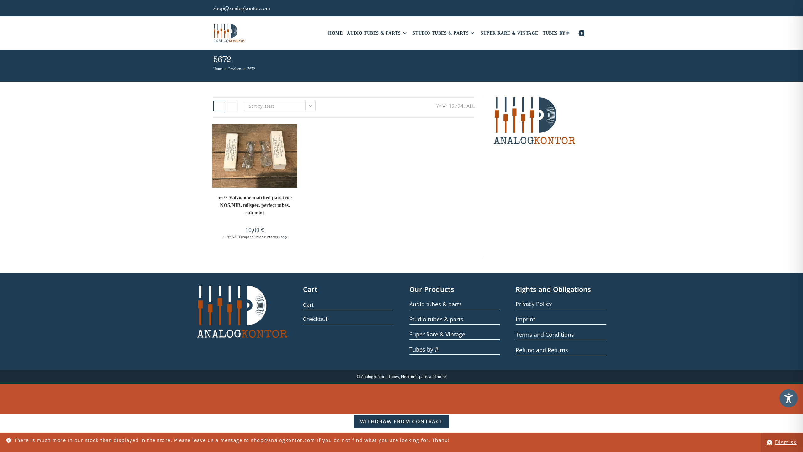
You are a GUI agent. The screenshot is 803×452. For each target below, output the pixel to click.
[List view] (232, 106)
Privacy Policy (534, 304)
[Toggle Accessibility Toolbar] (788, 398)
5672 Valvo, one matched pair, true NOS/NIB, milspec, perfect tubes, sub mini (255, 205)
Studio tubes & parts (436, 319)
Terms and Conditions (545, 334)
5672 (251, 69)
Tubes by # (424, 349)
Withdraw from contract (401, 421)
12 (452, 106)
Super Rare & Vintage (437, 334)
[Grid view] (218, 106)
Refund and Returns (542, 350)
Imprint (525, 319)
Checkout (315, 319)
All (470, 106)
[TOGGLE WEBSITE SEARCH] (590, 33)
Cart (308, 305)
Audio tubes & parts (435, 304)
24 (460, 106)
